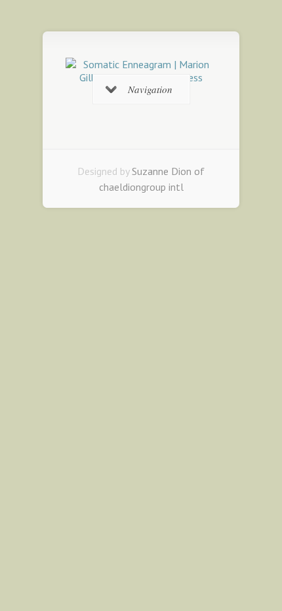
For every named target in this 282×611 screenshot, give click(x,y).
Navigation (150, 89)
